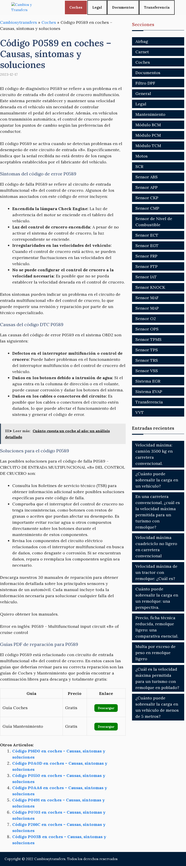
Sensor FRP (146, 256)
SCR (139, 166)
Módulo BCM (148, 124)
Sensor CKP (146, 197)
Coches (75, 7)
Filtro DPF (145, 83)
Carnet (142, 51)
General (143, 93)
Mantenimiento (150, 114)
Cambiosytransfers (18, 22)
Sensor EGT (147, 245)
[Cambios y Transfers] (28, 7)
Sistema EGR (147, 381)
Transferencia (157, 7)
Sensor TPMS (148, 339)
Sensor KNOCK (150, 287)
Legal (97, 7)
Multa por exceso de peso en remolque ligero (155, 652)
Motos (141, 156)
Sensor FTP (146, 266)
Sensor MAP (147, 308)
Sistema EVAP (148, 391)
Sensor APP (146, 187)
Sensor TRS (146, 360)
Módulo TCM (148, 145)
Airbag (141, 41)
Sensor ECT (146, 235)
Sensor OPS (147, 329)
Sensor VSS (146, 370)
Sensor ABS (146, 177)
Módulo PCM (148, 135)
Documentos (123, 7)
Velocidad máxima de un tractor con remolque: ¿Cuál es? (156, 572)
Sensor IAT (146, 276)
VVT (139, 412)
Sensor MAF (147, 297)
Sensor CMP (147, 208)
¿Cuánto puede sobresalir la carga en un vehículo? (156, 480)
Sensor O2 (145, 318)
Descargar (106, 708)
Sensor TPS (146, 349)
